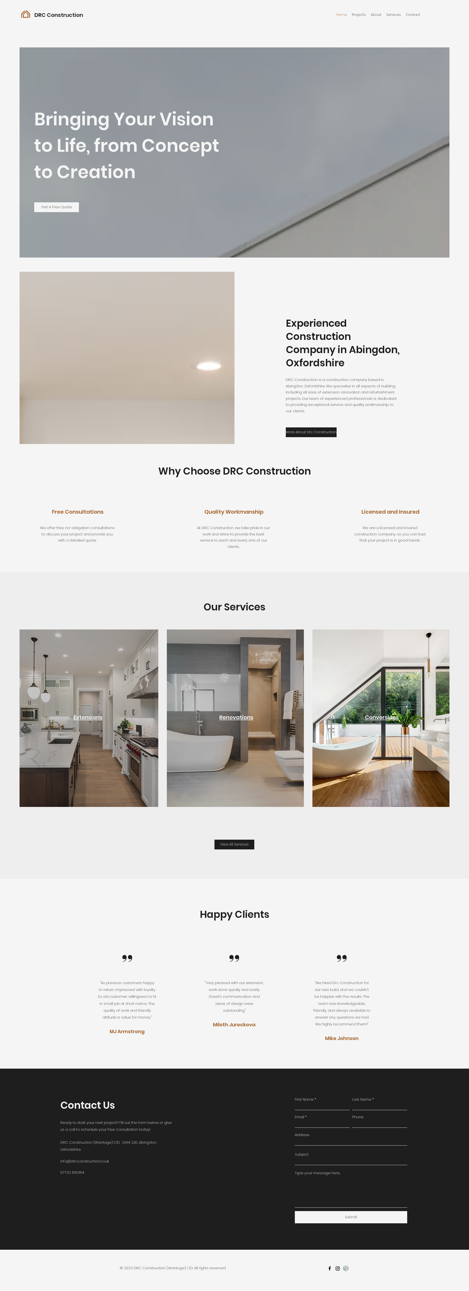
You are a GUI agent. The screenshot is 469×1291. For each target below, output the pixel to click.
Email (299, 1117)
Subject (302, 1154)
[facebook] (329, 1268)
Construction (64, 15)
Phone (357, 1117)
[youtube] (346, 1268)
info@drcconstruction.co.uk (84, 1161)
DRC (40, 15)
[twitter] (338, 1268)
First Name (304, 1099)
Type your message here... (318, 1173)
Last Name (361, 1099)
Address (302, 1135)
